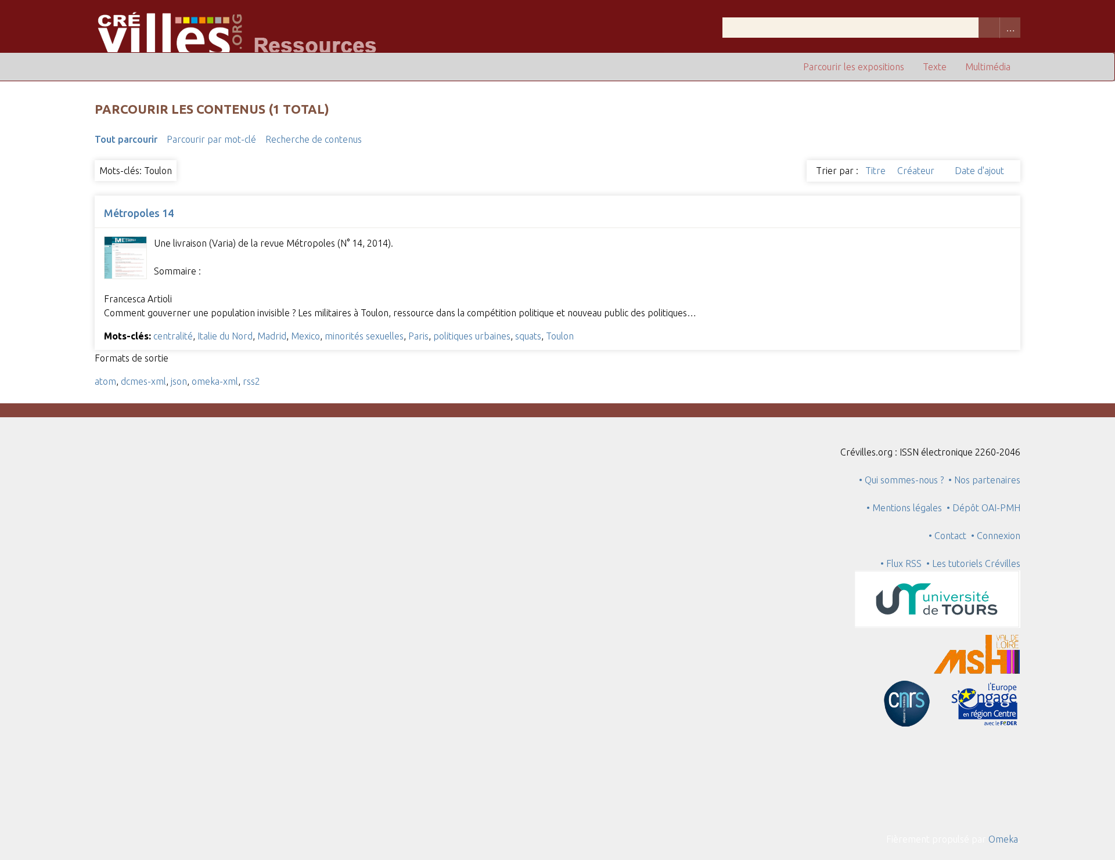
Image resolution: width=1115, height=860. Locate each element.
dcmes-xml (143, 381)
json (179, 381)
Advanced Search (1009, 27)
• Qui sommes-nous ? (901, 480)
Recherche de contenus (313, 139)
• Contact (950, 535)
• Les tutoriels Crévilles (973, 563)
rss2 (251, 381)
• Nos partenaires (984, 480)
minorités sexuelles (364, 336)
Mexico (305, 336)
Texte (935, 67)
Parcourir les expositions (853, 67)
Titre (876, 170)
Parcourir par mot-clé (211, 139)
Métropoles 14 (139, 213)
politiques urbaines (471, 336)
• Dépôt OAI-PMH (983, 508)
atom (105, 381)
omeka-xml (215, 381)
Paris (418, 336)
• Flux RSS (901, 563)
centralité (173, 336)
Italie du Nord (225, 336)
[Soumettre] (989, 27)
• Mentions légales (904, 508)
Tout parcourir (126, 139)
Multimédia (987, 67)
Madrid (271, 336)
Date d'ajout (979, 170)
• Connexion (995, 535)
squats (528, 336)
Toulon (560, 336)
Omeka (1003, 839)
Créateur (917, 170)
